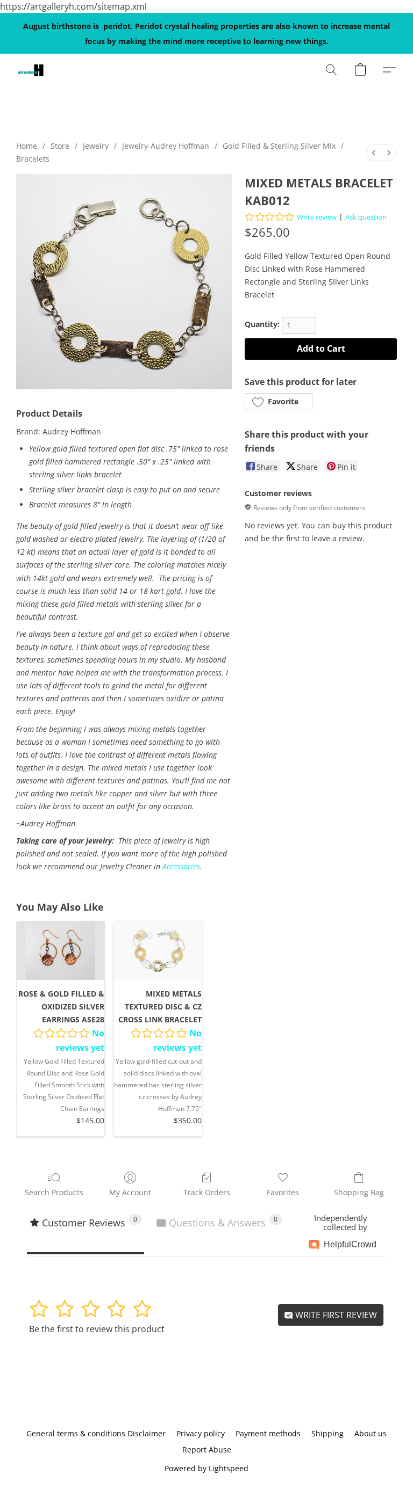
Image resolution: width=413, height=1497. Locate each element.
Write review (317, 217)
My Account (130, 1192)
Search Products (54, 1192)
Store (60, 146)
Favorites (283, 1192)
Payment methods (268, 1433)
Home (26, 146)
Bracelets (32, 159)
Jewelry (96, 146)
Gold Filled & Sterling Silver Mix (279, 146)
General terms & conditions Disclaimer (96, 1433)
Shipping (327, 1433)
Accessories (181, 866)
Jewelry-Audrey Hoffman (165, 146)
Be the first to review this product (97, 1329)
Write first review (335, 1315)
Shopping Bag (359, 1192)
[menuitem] (373, 153)
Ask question (366, 217)
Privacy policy (200, 1433)
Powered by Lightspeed (206, 1468)
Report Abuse (206, 1449)
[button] (30, 70)
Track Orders (206, 1192)
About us (370, 1433)
